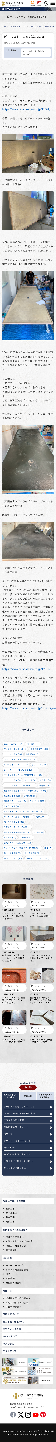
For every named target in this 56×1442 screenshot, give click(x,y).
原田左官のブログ (18, 26)
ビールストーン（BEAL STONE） (33, 52)
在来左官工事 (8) (11, 806)
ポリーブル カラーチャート (17, 1140)
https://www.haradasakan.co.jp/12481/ (26, 109)
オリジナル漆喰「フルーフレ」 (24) (19, 785)
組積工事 (10, 1221)
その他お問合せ (14, 1306)
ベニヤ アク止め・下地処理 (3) (18, 816)
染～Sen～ (9, 1147)
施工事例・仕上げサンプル (16, 1321)
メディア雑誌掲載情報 (17, 1269)
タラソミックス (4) (12, 780)
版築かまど (8, 1343)
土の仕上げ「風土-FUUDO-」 (19, 1160)
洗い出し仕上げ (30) (13, 858)
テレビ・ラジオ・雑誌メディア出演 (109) (22, 848)
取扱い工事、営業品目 (14, 1201)
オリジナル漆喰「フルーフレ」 (19, 1106)
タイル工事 (11, 1212)
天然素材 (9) (29, 796)
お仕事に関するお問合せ (18, 1298)
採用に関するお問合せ (17, 1302)
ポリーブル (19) (39, 764)
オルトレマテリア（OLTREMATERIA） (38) (23, 775)
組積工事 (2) (41, 816)
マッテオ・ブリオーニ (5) (15, 749)
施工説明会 (11, 1249)
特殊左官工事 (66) (12, 796)
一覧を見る (28, 1087)
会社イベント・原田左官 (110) (17, 842)
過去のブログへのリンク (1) (38, 858)
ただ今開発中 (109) (39, 749)
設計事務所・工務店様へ (15, 1229)
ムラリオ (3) (30, 780)
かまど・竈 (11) (37, 801)
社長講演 (10, 1278)
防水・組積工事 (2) (12, 853)
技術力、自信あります (17, 1245)
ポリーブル (9, 1133)
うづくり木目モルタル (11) (16, 764)
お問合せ (7, 1290)
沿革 (8, 1274)
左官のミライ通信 (12, 1328)
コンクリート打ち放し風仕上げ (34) (20, 759)
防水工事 (10, 1217)
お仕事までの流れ (15, 1236)
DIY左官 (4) (39, 832)
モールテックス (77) (13, 754)
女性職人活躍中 (14, 1282)
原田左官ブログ (11, 1314)
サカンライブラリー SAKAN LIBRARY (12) (23, 811)
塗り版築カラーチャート (16, 1127)
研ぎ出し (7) (45, 780)
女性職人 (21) (10, 837)
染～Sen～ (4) (33, 743)
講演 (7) (48, 848)
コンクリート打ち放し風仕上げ (19, 1113)
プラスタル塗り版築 (14, 1120)
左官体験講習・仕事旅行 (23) (17, 832)
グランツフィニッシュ (15, 1167)
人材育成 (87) (26, 837)
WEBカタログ (10, 1336)
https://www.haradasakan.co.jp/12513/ (26, 669)
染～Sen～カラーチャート (17, 1154)
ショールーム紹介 (15, 1265)
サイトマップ (9, 1350)
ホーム (5, 26)
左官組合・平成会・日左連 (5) (17, 827)
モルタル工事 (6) (32, 853)
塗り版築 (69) (32, 754)
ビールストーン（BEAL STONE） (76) (20, 769)
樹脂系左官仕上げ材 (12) (15, 801)
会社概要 (7, 1258)
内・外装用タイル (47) (14, 822)
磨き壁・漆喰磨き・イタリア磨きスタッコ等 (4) (25, 790)
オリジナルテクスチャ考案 (19, 1241)
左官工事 (10, 1208)
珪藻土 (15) (44, 785)
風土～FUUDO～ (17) (13, 743)
